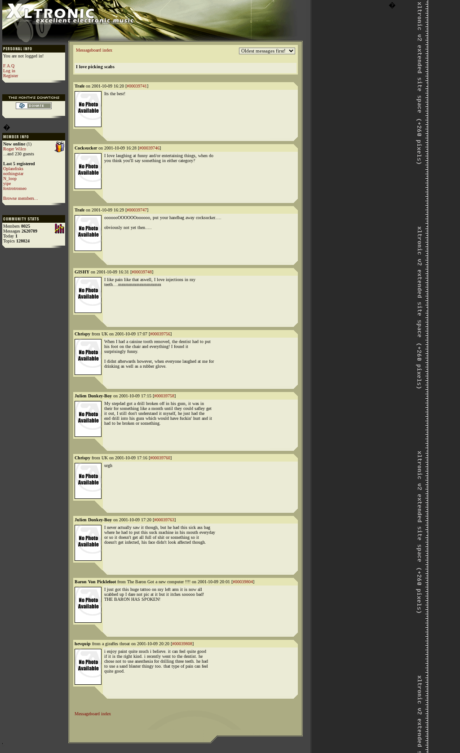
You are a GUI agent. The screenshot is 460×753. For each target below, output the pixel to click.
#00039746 (149, 147)
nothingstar (13, 173)
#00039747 (137, 209)
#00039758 (164, 395)
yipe (7, 183)
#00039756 (160, 333)
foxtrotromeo (15, 188)
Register (10, 75)
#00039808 (182, 643)
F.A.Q (8, 65)
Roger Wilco (14, 148)
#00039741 (137, 86)
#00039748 (142, 271)
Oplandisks (13, 168)
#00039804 (243, 581)
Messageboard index (94, 50)
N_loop (10, 178)
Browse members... (20, 198)
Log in (9, 70)
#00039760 (160, 457)
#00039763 (164, 519)
